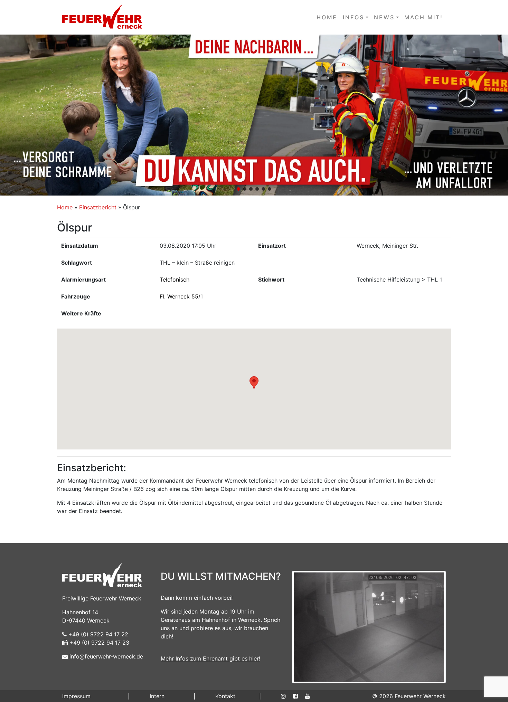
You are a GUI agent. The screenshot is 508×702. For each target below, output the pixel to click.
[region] (254, 115)
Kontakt (225, 696)
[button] (254, 115)
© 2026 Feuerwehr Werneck (409, 696)
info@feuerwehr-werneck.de (105, 656)
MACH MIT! (423, 17)
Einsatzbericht (97, 207)
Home (65, 207)
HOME (327, 17)
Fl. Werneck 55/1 (181, 296)
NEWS (384, 17)
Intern (157, 696)
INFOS (353, 17)
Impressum (76, 696)
